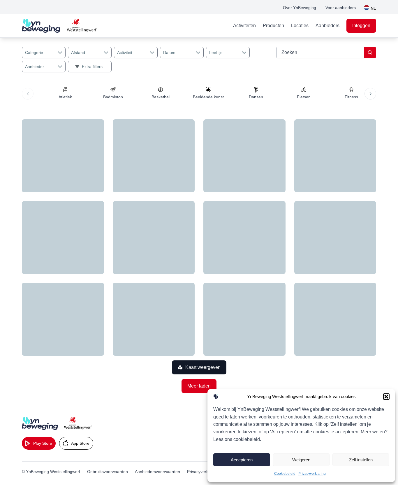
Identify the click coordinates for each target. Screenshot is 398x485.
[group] (65, 93)
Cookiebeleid (284, 474)
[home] (59, 25)
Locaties (300, 25)
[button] (386, 396)
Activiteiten (244, 25)
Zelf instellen (361, 459)
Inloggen (361, 25)
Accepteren (242, 459)
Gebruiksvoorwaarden (107, 471)
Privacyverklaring (312, 474)
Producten (273, 25)
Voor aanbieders (340, 7)
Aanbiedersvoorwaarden (157, 471)
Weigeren (301, 459)
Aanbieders (327, 25)
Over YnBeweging (299, 7)
